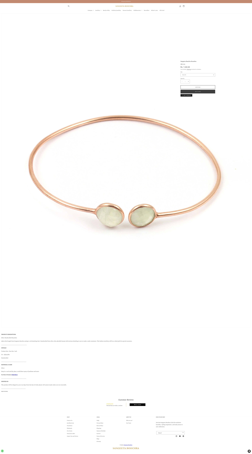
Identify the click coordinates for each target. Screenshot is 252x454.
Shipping (189, 69)
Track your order (71, 433)
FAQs (98, 420)
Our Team (128, 423)
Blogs (98, 439)
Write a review (137, 404)
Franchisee (69, 425)
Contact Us (69, 420)
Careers (98, 433)
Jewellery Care (70, 423)
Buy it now (198, 91)
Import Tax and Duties (72, 436)
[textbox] (126, 344)
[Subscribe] (183, 432)
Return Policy (100, 425)
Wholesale (69, 428)
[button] (68, 6)
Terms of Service (101, 436)
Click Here (15, 375)
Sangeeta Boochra (128, 445)
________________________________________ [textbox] (14, 344)
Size (181, 72)
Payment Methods (101, 431)
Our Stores (69, 431)
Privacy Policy (100, 423)
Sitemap (99, 441)
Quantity (182, 78)
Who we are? (129, 420)
